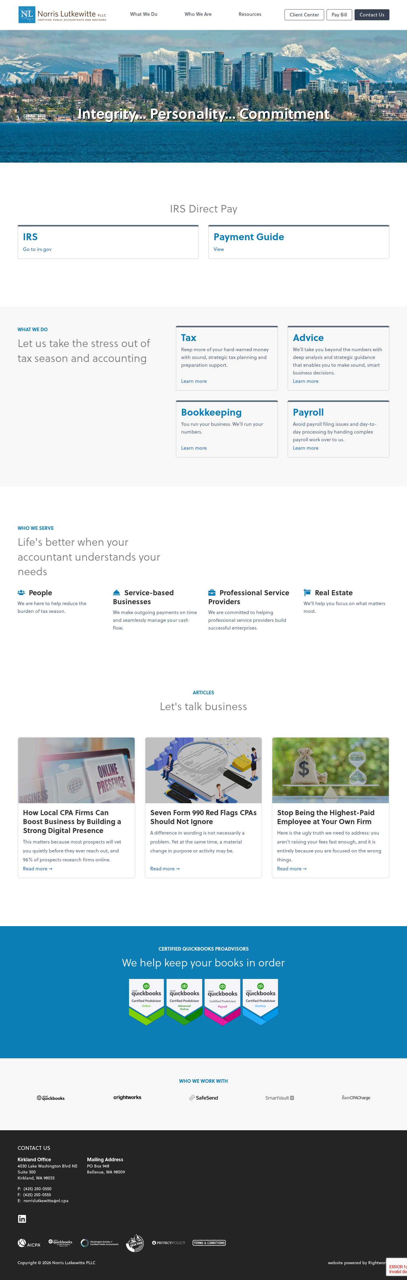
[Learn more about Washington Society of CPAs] (99, 1243)
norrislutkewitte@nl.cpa (46, 1200)
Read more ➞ (76, 868)
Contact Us (372, 14)
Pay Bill (339, 14)
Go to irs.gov (37, 249)
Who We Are (198, 13)
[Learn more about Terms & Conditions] (209, 1243)
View (219, 249)
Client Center (304, 14)
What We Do (144, 13)
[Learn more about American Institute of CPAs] (29, 1243)
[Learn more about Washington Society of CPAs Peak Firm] (135, 1243)
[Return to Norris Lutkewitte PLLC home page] (62, 15)
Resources (250, 13)
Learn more (205, 380)
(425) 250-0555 (37, 1194)
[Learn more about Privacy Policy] (168, 1243)
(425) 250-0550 (38, 1188)
